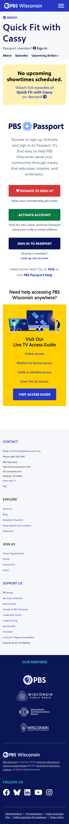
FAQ (51, 269)
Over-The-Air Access (34, 381)
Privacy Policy (57, 817)
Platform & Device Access (34, 363)
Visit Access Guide (34, 394)
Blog (5, 514)
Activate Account (34, 215)
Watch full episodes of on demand (35, 92)
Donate (9, 592)
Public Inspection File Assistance (30, 817)
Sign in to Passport (34, 244)
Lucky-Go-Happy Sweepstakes (18, 637)
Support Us (12, 583)
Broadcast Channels (13, 520)
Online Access (34, 354)
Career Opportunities (13, 553)
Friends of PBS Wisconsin (15, 609)
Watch (11, 17)
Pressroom (8, 531)
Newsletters (9, 564)
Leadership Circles (12, 615)
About (7, 55)
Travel (6, 570)
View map (8, 480)
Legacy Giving (10, 620)
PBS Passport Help (38, 275)
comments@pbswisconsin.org (25, 451)
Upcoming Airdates (45, 55)
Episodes (21, 55)
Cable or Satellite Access (34, 372)
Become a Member (13, 598)
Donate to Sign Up (36, 191)
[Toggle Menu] (61, 6)
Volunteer (8, 631)
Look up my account (34, 258)
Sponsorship (9, 626)
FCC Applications (34, 813)
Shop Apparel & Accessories (17, 525)
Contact (10, 442)
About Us (7, 508)
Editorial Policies (14, 813)
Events (6, 559)
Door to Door (9, 604)
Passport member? (25, 48)
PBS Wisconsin (10, 762)
